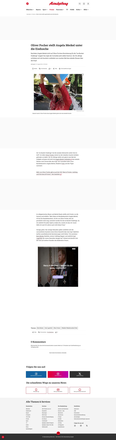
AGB (75, 410)
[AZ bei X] (87, 426)
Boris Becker (40, 236)
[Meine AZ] (88, 3)
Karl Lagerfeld (48, 328)
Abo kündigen (77, 416)
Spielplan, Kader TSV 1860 (47, 424)
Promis (52, 9)
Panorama (59, 9)
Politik (72, 9)
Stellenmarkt (45, 426)
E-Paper (59, 416)
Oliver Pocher (50, 155)
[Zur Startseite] (58, 5)
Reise (27, 426)
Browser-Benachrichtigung (47, 416)
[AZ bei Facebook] (75, 426)
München (29, 9)
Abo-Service (60, 414)
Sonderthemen (61, 426)
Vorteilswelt (44, 420)
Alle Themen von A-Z (46, 408)
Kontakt (59, 418)
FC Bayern (28, 414)
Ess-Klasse (44, 418)
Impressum (76, 408)
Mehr (85, 9)
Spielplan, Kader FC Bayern (48, 422)
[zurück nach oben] (58, 434)
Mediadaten (60, 420)
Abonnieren (60, 412)
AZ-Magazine (61, 424)
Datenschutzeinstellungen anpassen (82, 418)
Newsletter (44, 410)
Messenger (44, 412)
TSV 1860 (28, 416)
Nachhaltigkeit (29, 428)
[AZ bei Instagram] (81, 426)
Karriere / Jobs (61, 410)
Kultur (78, 9)
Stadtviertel (28, 410)
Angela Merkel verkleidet (62, 159)
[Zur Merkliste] (84, 3)
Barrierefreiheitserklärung (79, 414)
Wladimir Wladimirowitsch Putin (69, 328)
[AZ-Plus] (27, 3)
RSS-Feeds (44, 414)
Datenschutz (76, 412)
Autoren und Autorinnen (63, 408)
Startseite (29, 14)
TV (67, 9)
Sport (44, 9)
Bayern (38, 9)
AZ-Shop (60, 422)
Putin (63, 163)
